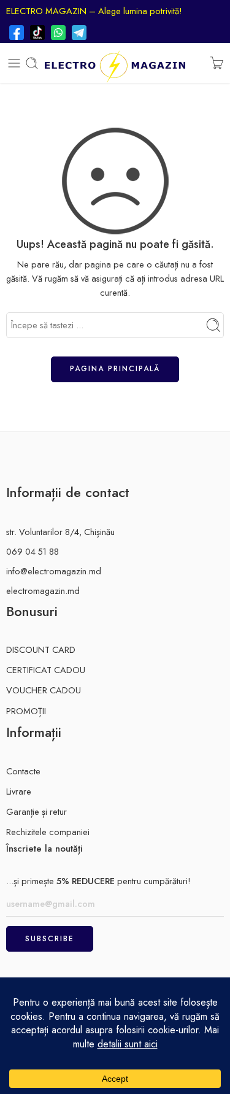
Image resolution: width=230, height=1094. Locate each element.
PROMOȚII (26, 710)
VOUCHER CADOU (43, 690)
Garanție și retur (36, 811)
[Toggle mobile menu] (14, 63)
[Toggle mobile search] (32, 63)
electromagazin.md (43, 590)
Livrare (18, 791)
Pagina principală (115, 368)
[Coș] (217, 63)
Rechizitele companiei (48, 831)
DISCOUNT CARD (40, 649)
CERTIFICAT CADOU (45, 669)
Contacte (23, 771)
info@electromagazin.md (53, 570)
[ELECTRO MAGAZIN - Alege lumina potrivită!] (115, 63)
